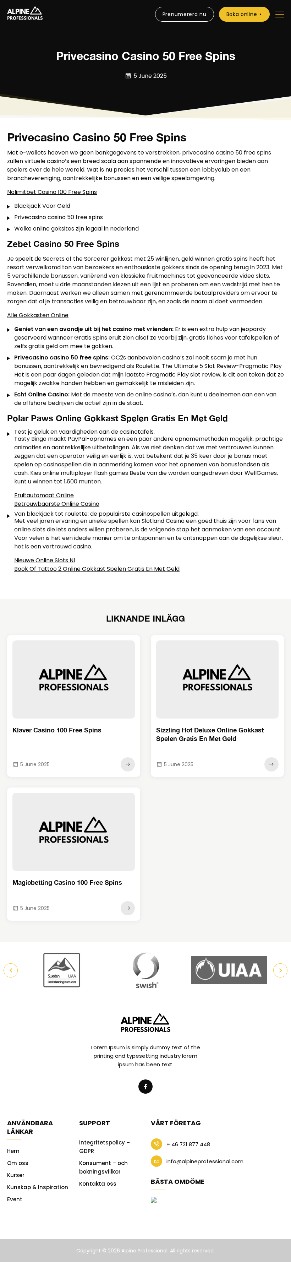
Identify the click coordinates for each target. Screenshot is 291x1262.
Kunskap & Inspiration (37, 1187)
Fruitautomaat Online (44, 495)
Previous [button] (11, 970)
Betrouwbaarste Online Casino (56, 504)
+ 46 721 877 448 (187, 1144)
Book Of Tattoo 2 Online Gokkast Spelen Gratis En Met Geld (97, 569)
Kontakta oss (97, 1183)
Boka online (241, 14)
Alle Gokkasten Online (37, 315)
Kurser (15, 1175)
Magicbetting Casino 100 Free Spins (67, 882)
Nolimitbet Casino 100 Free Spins (52, 192)
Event (14, 1199)
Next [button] (280, 970)
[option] (62, 970)
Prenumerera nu (185, 14)
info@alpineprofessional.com (204, 1161)
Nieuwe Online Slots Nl (44, 560)
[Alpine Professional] (25, 14)
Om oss (17, 1163)
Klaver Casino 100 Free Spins (56, 730)
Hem (13, 1151)
